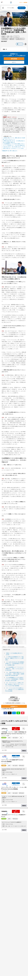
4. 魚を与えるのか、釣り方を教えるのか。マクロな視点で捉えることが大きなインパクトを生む (14, 147)
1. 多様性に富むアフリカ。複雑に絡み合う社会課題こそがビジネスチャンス (14, 138)
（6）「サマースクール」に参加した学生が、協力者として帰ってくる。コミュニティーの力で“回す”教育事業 (14, 684)
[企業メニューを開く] (4, 728)
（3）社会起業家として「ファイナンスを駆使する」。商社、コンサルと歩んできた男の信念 (14, 668)
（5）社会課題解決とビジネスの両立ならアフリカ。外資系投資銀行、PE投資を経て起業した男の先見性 (14, 679)
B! (14, 713)
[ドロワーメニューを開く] (2, 2)
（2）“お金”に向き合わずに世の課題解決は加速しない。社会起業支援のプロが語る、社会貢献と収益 (14, 663)
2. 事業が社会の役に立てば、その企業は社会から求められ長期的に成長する (14, 141)
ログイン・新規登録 (23, 2)
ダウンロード (22, 7)
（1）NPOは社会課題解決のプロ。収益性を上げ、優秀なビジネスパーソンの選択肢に (14, 658)
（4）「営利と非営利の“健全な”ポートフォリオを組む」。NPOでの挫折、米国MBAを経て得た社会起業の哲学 (14, 674)
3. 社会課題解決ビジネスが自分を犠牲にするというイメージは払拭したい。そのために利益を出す (14, 144)
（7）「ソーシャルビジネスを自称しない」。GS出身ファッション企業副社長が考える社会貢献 (14, 689)
